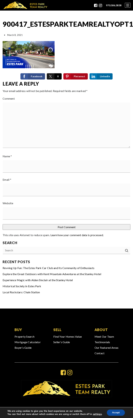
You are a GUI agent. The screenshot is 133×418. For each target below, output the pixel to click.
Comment (9, 98)
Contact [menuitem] (100, 353)
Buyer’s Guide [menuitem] (23, 347)
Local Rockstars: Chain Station (21, 292)
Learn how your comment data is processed (76, 235)
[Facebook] (95, 5)
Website (8, 203)
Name (7, 156)
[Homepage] (25, 5)
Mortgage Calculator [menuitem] (28, 342)
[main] (66, 160)
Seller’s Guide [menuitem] (61, 342)
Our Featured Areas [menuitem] (107, 347)
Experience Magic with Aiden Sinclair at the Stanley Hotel (38, 280)
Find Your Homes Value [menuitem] (67, 336)
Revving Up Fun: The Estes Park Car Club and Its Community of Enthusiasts (48, 268)
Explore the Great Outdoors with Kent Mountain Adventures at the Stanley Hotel (52, 274)
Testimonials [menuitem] (102, 342)
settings (97, 414)
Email (7, 179)
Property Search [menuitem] (24, 336)
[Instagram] (100, 5)
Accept (116, 412)
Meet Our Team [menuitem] (104, 336)
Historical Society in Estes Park (22, 286)
